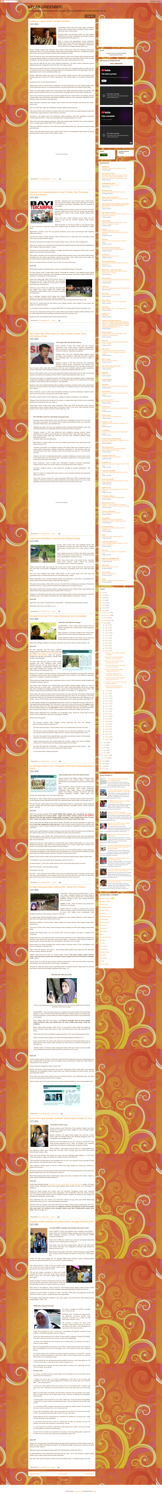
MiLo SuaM (105, 349)
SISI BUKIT (105, 384)
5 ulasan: (53, 1217)
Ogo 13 (107, 708)
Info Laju (105, 550)
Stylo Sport (105, 565)
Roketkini (102, 913)
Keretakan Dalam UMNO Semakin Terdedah (50, 21)
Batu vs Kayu (106, 359)
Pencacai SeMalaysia (108, 511)
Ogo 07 (107, 724)
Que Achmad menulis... (109, 212)
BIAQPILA (105, 372)
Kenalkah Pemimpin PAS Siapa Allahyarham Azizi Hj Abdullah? (58, 616)
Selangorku (103, 928)
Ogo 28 (107, 633)
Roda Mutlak (106, 518)
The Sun (102, 943)
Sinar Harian (103, 931)
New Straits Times (105, 937)
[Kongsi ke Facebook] (36, 24)
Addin (104, 579)
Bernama (102, 940)
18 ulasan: (54, 761)
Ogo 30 (107, 627)
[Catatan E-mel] (59, 179)
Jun (105, 745)
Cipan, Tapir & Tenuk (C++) (110, 197)
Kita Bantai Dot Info (108, 503)
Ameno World (106, 300)
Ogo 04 (107, 731)
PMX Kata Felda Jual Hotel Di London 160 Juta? (115, 198)
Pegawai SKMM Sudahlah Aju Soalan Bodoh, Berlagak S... (114, 686)
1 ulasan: (54, 179)
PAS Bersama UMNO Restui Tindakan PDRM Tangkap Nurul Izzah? (119, 824)
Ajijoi (103, 535)
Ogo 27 (107, 635)
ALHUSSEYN (106, 430)
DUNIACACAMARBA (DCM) (110, 558)
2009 (103, 763)
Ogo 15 (107, 703)
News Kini (103, 955)
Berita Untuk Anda (108, 479)
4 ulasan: (53, 320)
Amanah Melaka (107, 379)
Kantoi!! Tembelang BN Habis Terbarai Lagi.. (114, 580)
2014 (103, 603)
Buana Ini (105, 340)
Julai (105, 742)
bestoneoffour (106, 391)
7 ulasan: (54, 882)
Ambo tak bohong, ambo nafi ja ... (111, 401)
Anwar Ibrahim (106, 278)
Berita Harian (104, 946)
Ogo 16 (107, 701)
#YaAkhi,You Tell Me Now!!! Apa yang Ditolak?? (115, 386)
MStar (102, 934)
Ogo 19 (107, 693)
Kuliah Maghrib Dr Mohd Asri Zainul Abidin (113, 497)
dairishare (105, 239)
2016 (103, 597)
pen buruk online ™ (108, 400)
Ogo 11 (107, 714)
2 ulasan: (53, 611)
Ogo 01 (107, 739)
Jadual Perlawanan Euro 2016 (110, 567)
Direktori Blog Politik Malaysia (111, 438)
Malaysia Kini (104, 904)
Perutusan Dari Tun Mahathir (109, 360)
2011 (103, 610)
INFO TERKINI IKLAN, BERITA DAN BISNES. (115, 204)
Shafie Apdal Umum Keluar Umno (111, 560)
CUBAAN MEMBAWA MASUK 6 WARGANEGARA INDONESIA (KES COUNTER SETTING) (115, 232)
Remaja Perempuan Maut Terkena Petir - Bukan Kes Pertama (57, 887)
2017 (103, 595)
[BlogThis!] (32, 24)
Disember (107, 612)
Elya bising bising (107, 447)
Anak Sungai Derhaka (109, 261)
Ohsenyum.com (107, 190)
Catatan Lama (89, 1474)
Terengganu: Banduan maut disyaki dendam (114, 168)
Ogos (105, 623)
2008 (103, 766)
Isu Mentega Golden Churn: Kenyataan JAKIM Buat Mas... (114, 674)
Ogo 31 (107, 625)
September (107, 620)
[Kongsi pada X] (34, 24)
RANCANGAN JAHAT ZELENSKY (111, 295)
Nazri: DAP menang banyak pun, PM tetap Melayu (115, 288)
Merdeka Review (105, 922)
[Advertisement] (62, 185)
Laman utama (62, 1474)
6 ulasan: (53, 533)
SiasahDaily (103, 958)
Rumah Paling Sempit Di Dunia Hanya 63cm (114, 192)
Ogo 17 (107, 698)
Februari (106, 755)
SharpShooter (106, 462)
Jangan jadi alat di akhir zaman (110, 256)
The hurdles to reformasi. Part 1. (111, 185)
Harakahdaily (104, 919)
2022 (103, 592)
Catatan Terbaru (35, 1474)
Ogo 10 (107, 716)
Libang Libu (106, 406)
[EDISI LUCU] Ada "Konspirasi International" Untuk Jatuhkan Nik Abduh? (120, 812)
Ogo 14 (107, 706)
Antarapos (103, 925)
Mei (105, 747)
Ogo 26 (107, 638)
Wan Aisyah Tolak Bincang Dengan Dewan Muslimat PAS (118, 779)
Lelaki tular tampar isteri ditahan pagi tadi (113, 249)
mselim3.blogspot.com (109, 541)
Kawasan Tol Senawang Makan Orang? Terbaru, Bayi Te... (114, 657)
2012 (103, 608)
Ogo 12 (107, 711)
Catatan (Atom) (64, 1480)
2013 (103, 605)
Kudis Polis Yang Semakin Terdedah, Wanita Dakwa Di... (116, 682)
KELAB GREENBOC (45, 7)
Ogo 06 (107, 726)
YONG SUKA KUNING (108, 471)
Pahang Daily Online (108, 173)
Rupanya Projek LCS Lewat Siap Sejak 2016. (114, 301)
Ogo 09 (107, 719)
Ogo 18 (107, 696)
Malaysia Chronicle (105, 916)
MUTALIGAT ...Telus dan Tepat (111, 269)
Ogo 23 (107, 645)
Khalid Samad (106, 415)
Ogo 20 (107, 690)
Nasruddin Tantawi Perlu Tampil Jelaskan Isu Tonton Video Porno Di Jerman (120, 870)
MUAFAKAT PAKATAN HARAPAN (111, 457)
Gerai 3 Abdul (106, 572)
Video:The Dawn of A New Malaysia (111, 416)
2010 (103, 761)
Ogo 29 (107, 630)
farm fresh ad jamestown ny (109, 573)
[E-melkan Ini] (30, 24)
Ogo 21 (107, 650)
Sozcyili (104, 229)
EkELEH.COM (106, 221)
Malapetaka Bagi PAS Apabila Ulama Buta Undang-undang (118, 858)
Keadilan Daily (104, 910)
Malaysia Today (104, 952)
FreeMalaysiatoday (105, 907)
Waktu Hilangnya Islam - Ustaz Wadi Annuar (114, 308)
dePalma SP (105, 313)
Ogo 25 (107, 640)
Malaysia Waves (107, 332)
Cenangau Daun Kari (108, 455)
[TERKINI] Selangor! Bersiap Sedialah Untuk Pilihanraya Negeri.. (119, 801)
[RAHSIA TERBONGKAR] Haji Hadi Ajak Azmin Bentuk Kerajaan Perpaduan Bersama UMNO (119, 847)
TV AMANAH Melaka (108, 496)
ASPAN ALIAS (106, 487)
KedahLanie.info (107, 422)
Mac (105, 752)
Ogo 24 (107, 643)
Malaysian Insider (105, 901)
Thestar (102, 961)
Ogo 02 (107, 736)
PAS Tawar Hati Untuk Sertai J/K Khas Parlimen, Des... (114, 661)
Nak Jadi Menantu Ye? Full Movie (111, 512)
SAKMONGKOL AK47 (108, 183)
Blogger (94, 1491)
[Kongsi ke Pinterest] (38, 24)
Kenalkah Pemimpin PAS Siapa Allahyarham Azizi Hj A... (114, 670)
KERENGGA (105, 167)
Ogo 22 (107, 648)
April (105, 750)
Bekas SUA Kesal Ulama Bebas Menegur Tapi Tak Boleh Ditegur (120, 881)
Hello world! (105, 315)
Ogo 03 (107, 734)
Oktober (106, 618)
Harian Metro (104, 949)
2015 (103, 600)
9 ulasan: (53, 1467)
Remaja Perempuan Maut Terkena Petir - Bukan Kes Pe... (115, 678)
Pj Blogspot (105, 254)
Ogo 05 (107, 729)
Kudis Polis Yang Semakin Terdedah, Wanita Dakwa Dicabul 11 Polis (61, 1118)
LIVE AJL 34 (105, 374)
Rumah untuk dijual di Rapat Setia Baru (112, 536)
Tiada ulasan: (55, 1113)
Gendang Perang (107, 526)
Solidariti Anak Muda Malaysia (111, 320)
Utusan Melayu (104, 964)
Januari (106, 758)
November (107, 615)
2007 (103, 769)
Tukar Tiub (105, 293)
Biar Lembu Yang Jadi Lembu (111, 366)
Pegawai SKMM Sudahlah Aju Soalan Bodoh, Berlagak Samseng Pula (61, 1221)
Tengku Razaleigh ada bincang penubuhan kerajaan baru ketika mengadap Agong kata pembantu (113, 352)
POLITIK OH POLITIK (108, 367)
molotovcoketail (78, 1491)
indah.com (105, 286)
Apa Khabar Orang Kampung (111, 247)
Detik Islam (105, 307)
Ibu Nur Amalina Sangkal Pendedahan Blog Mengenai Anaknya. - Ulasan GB (119, 790)
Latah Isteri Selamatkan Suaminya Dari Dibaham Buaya (55, 538)
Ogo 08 (107, 721)
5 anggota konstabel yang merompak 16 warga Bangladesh (65, 1184)
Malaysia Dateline (105, 898)
